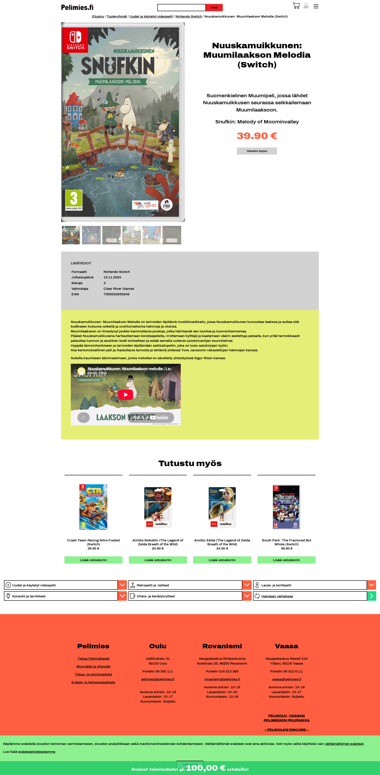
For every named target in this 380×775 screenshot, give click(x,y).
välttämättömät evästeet (344, 744)
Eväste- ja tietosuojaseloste (93, 682)
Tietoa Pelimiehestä (93, 658)
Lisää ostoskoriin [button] (93, 560)
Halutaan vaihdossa (277, 596)
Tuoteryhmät (117, 16)
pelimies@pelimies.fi (157, 679)
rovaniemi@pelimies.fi (222, 679)
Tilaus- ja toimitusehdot (93, 674)
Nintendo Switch (188, 16)
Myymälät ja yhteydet (93, 666)
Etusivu (98, 16)
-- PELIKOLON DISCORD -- (286, 730)
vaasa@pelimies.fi (286, 679)
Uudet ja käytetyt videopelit (151, 16)
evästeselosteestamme (36, 751)
